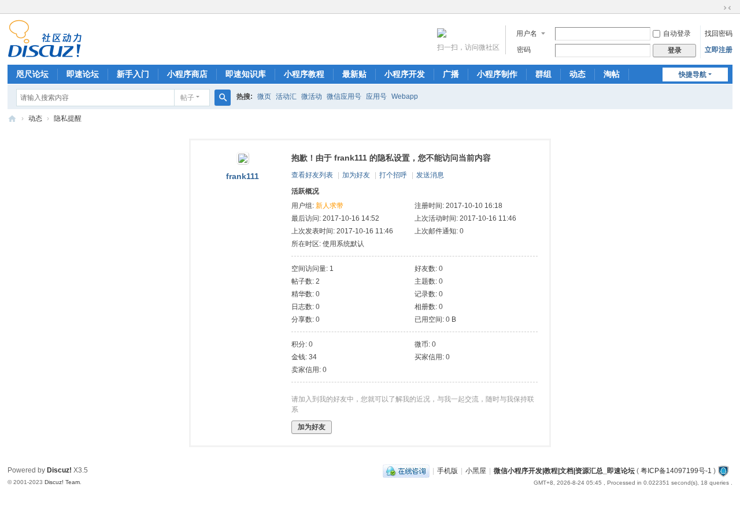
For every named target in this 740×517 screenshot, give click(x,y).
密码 (524, 50)
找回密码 (718, 33)
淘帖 (612, 74)
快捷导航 (692, 74)
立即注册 (718, 50)
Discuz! (59, 470)
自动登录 (677, 33)
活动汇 (286, 96)
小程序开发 (404, 74)
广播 (451, 74)
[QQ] (406, 471)
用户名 (526, 33)
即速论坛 (82, 74)
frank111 (242, 176)
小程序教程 (304, 74)
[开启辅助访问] (716, 8)
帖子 (187, 98)
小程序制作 (497, 74)
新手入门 (133, 74)
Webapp (404, 96)
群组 (543, 74)
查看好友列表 (312, 175)
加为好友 (356, 175)
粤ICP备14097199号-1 (676, 471)
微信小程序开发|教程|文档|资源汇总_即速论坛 (12, 118)
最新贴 (354, 74)
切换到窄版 (727, 8)
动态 (577, 74)
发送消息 (430, 175)
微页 (264, 96)
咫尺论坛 (32, 74)
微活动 (311, 96)
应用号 (376, 96)
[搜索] (222, 98)
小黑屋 (475, 471)
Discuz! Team (62, 482)
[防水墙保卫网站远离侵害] (723, 471)
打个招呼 (393, 175)
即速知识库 (245, 74)
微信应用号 (344, 96)
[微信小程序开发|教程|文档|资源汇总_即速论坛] (45, 53)
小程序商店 (187, 74)
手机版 (447, 471)
